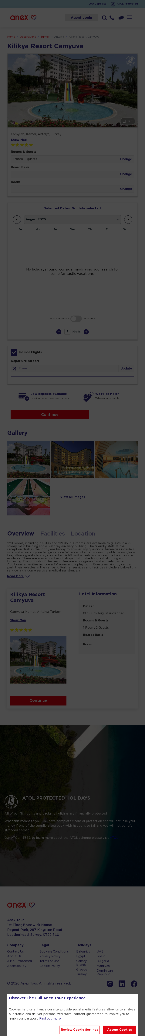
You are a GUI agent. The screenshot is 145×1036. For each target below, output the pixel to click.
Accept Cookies (119, 1029)
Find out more (50, 1018)
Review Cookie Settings (79, 1029)
